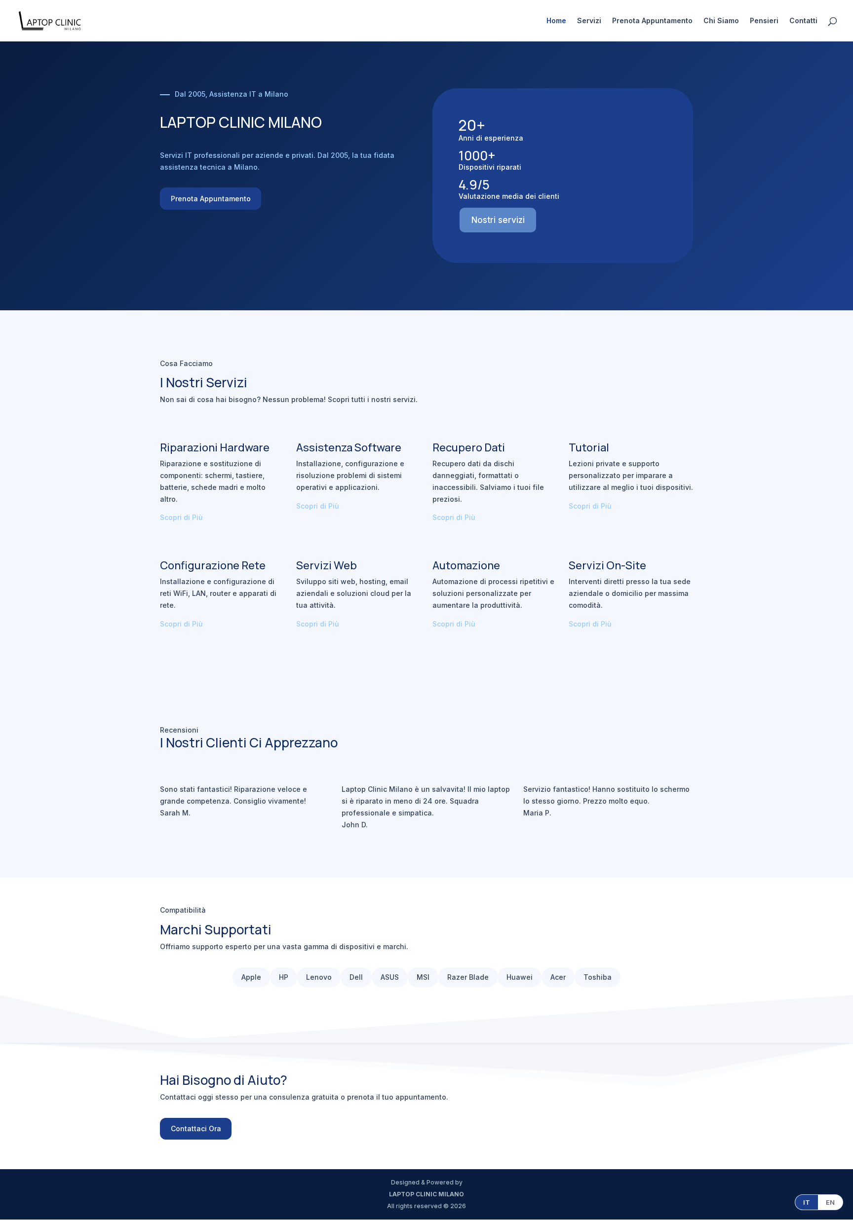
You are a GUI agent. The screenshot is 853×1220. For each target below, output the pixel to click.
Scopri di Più (181, 517)
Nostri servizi (498, 220)
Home (556, 21)
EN (830, 1202)
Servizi (589, 21)
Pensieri (764, 21)
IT (806, 1202)
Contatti (803, 21)
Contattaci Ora (196, 1128)
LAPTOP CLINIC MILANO (426, 1194)
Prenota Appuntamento (652, 21)
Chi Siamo (721, 21)
